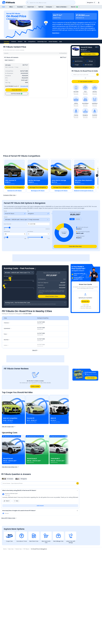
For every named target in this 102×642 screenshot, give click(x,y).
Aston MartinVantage (59, 180)
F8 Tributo (26, 549)
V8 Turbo (8, 65)
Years (5, 283)
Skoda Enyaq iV (32, 458)
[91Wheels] (8, 2)
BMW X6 (53, 418)
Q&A (60, 41)
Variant (5, 217)
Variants (13, 41)
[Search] (97, 74)
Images (77, 65)
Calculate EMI (24, 86)
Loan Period (30, 231)
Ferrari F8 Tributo (70, 22)
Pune (5, 334)
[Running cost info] (35, 269)
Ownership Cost (42, 41)
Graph (72, 219)
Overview (6, 41)
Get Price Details (15, 93)
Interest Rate (7, 231)
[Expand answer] (77, 511)
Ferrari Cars (18, 549)
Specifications (79, 61)
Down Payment (7, 224)
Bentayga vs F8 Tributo (38, 190)
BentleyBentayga (34, 180)
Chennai (6, 323)
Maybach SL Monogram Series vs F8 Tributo (84, 190)
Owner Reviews (53, 41)
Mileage (91, 61)
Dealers (20, 41)
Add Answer (40, 505)
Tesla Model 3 (55, 458)
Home (5, 549)
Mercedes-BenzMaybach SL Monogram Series (84, 180)
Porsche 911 (30, 418)
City (28, 211)
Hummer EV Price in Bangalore (14, 187)
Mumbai (6, 339)
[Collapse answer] (77, 491)
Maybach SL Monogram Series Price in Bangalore (85, 187)
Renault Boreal (8, 458)
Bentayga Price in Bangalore (38, 187)
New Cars (11, 549)
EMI (25, 41)
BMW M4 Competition (10, 418)
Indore (5, 345)
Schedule (77, 219)
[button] (85, 375)
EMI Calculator (89, 65)
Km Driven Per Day (8, 276)
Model (5, 211)
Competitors (31, 41)
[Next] (97, 175)
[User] (98, 2)
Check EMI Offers (17, 90)
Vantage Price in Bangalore (61, 187)
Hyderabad (7, 328)
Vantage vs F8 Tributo (61, 190)
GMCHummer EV (10, 180)
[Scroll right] (68, 409)
